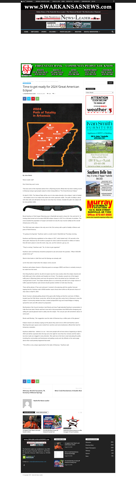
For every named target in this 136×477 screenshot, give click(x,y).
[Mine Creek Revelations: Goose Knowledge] (58, 454)
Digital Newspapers (91, 32)
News (87, 456)
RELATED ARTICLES (28, 412)
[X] (29, 99)
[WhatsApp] (37, 99)
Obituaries (35, 32)
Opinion (88, 453)
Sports (43, 32)
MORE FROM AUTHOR (41, 412)
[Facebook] (114, 1)
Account (76, 1)
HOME (63, 1)
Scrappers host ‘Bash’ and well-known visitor (32, 431)
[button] (112, 32)
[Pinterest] (33, 99)
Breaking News (30, 81)
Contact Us (69, 1)
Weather (78, 32)
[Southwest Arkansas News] (68, 16)
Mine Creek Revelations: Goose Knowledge (71, 452)
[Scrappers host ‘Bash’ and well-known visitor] (32, 422)
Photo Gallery (65, 32)
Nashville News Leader (30, 93)
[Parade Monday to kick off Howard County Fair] (52, 422)
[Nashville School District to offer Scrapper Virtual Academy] (72, 422)
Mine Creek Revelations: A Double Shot (68, 391)
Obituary (88, 450)
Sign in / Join (56, 1)
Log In (93, 1)
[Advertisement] (68, 48)
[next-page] (81, 412)
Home (26, 32)
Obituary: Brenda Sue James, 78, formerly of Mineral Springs (34, 392)
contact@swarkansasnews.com (37, 461)
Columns (52, 32)
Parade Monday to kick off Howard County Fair (50, 431)
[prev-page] (79, 412)
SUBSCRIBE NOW (86, 1)
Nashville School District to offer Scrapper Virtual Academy (72, 431)
